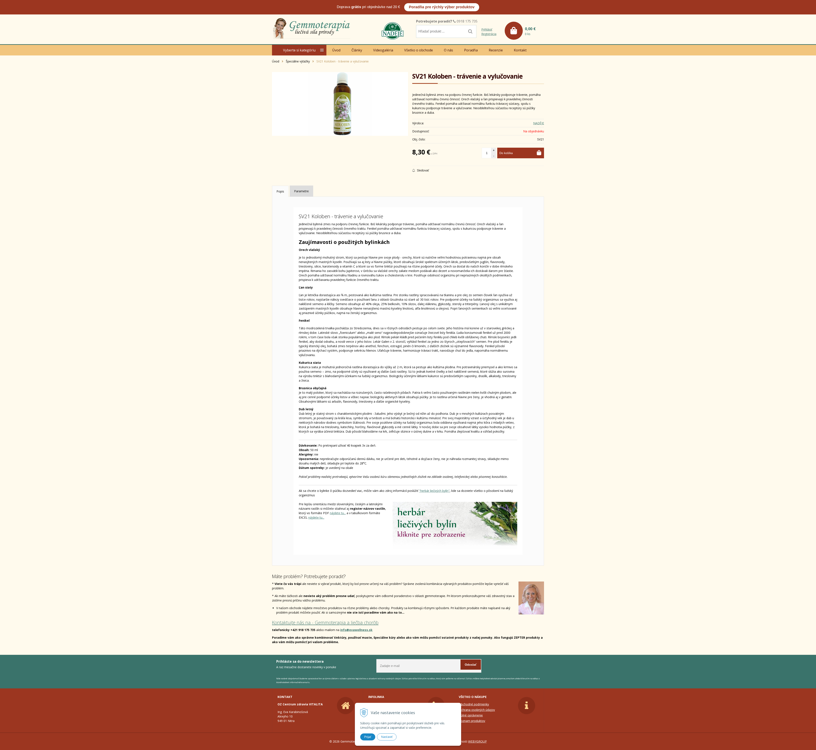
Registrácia (488, 34)
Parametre (301, 191)
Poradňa (471, 50)
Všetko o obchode (418, 50)
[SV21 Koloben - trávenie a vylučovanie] (340, 104)
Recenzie (496, 50)
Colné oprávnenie (471, 715)
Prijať (367, 737)
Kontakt (520, 50)
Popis (280, 191)
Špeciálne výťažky (298, 61)
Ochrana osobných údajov (477, 710)
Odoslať (471, 664)
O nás (448, 50)
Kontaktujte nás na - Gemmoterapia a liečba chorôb (325, 622)
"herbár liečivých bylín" (434, 491)
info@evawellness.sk (356, 630)
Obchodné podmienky (474, 704)
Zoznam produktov (472, 721)
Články (356, 50)
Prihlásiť (486, 29)
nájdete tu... (338, 513)
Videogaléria (383, 50)
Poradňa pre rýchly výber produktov (442, 7)
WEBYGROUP (477, 741)
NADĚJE (538, 123)
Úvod (275, 61)
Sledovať (422, 170)
